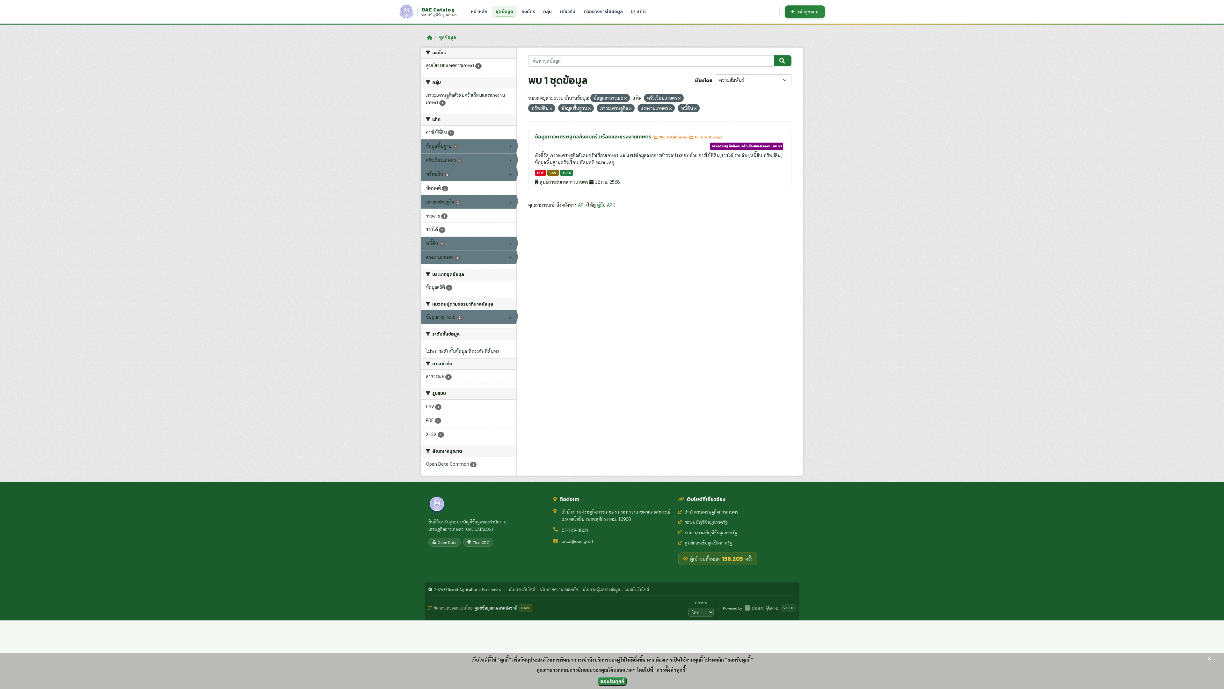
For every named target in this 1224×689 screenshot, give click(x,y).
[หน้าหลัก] (429, 37)
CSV (553, 172)
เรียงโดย (703, 80)
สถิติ (641, 11)
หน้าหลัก (479, 11)
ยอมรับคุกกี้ (612, 681)
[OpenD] (772, 608)
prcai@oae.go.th (578, 541)
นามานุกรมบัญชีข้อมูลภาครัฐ (711, 532)
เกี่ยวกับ (567, 11)
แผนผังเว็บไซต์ (637, 589)
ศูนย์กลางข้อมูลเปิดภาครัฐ (708, 542)
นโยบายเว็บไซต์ (522, 589)
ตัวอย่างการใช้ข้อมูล (603, 11)
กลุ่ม (547, 11)
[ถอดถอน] (625, 98)
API (581, 205)
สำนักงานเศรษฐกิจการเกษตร (711, 512)
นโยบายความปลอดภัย (559, 589)
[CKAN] (754, 608)
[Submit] (782, 61)
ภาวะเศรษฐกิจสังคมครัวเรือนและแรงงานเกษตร (746, 146)
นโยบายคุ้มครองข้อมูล (601, 589)
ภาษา (700, 602)
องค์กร (528, 11)
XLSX (566, 172)
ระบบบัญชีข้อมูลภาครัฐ (706, 522)
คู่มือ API (605, 205)
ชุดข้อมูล (504, 11)
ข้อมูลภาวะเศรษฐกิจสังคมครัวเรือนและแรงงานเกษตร (593, 136)
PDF (540, 172)
